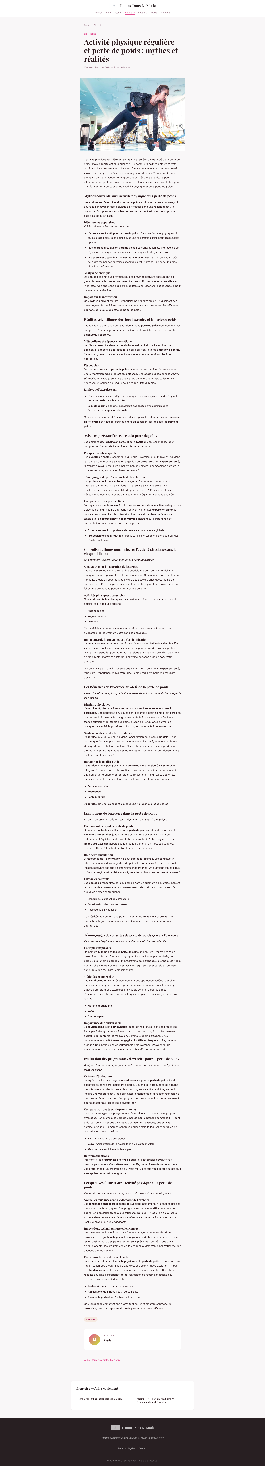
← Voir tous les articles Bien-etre (102, 1360)
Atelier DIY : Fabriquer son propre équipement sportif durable (155, 1400)
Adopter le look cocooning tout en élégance (101, 1398)
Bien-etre (130, 12)
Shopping (166, 12)
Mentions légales (126, 1448)
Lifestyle (142, 12)
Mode (154, 12)
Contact (143, 1448)
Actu (108, 12)
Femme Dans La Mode (137, 5)
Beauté (117, 12)
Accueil (98, 12)
